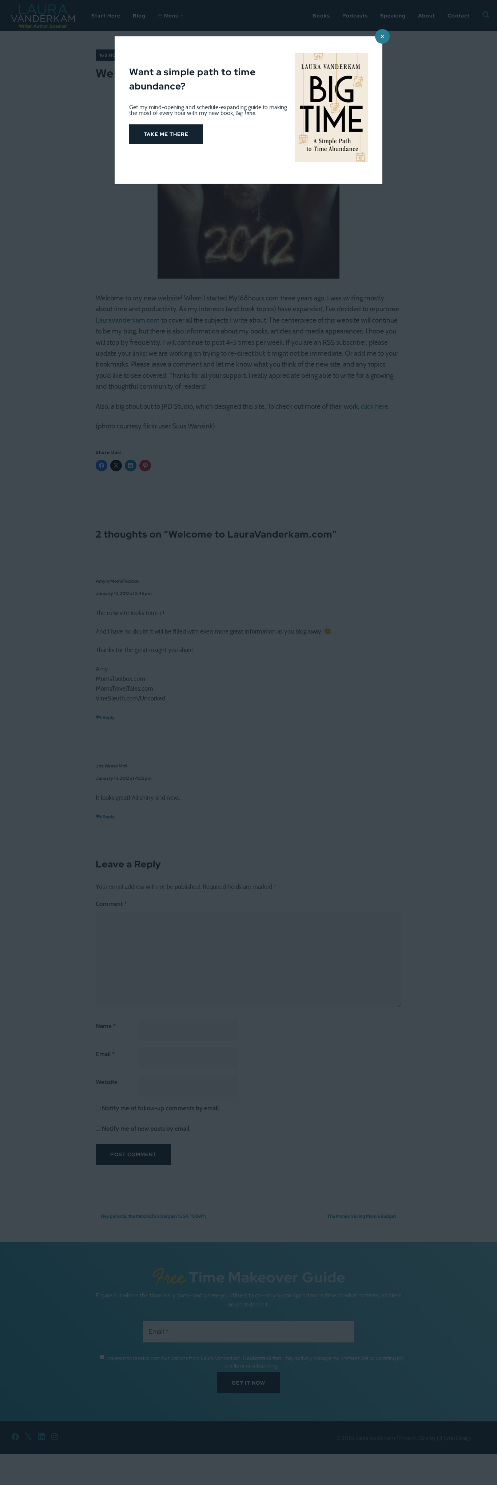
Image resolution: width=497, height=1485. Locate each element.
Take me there (166, 134)
